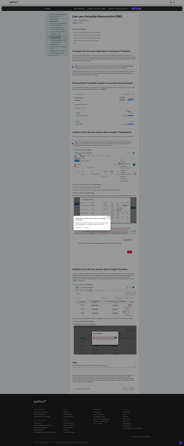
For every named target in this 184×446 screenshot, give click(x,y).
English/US (78, 227)
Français (87, 227)
